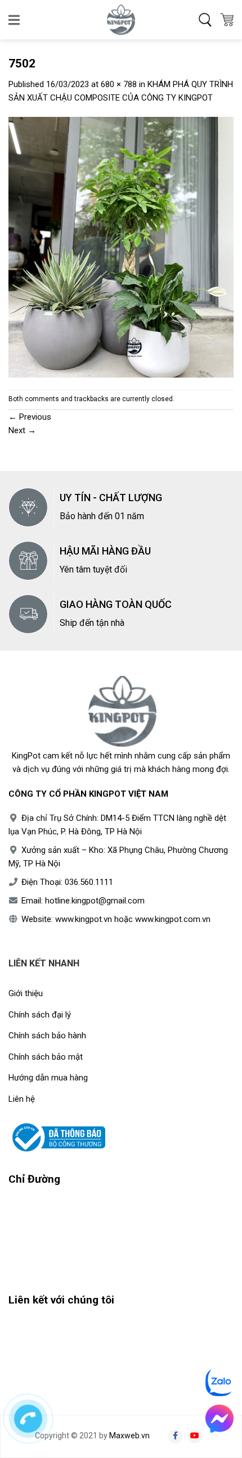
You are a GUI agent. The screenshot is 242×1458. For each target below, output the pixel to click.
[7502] (121, 247)
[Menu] (14, 19)
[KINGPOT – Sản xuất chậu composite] (121, 19)
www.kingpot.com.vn (172, 919)
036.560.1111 (89, 882)
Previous (29, 417)
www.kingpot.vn (83, 919)
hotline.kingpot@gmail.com (95, 901)
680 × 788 (119, 84)
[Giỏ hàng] (227, 19)
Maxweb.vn (129, 1435)
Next (22, 430)
